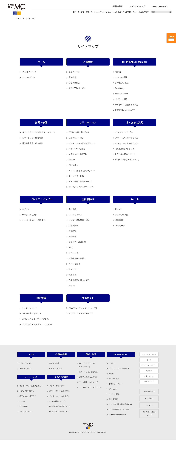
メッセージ (120, 226)
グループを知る (122, 215)
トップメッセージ (29, 308)
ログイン (26, 209)
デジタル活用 (121, 77)
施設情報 (119, 220)
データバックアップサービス (81, 187)
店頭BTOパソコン (76, 138)
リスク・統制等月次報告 (79, 220)
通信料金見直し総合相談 (32, 143)
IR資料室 (72, 231)
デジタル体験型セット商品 (126, 105)
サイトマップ (149, 381)
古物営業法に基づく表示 (79, 280)
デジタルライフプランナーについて (37, 324)
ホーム (76, 12)
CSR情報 (41, 298)
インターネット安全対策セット (82, 143)
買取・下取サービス (77, 88)
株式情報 (72, 236)
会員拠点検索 (54, 363)
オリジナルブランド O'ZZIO (80, 313)
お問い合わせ (74, 264)
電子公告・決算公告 (77, 242)
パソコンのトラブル (124, 132)
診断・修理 (85, 12)
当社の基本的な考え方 (31, 313)
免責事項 (72, 275)
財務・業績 (73, 226)
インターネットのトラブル (126, 143)
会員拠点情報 (118, 6)
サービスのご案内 (29, 215)
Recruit (136, 12)
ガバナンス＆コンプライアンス (35, 319)
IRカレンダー (74, 253)
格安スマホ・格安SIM (78, 154)
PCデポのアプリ (29, 72)
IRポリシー (73, 269)
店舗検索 (72, 77)
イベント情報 (121, 99)
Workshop (119, 88)
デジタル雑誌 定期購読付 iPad (82, 171)
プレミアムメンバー (41, 199)
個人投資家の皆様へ (77, 258)
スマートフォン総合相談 (32, 138)
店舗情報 (88, 62)
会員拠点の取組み (56, 368)
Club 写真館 (113, 399)
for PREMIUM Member (134, 62)
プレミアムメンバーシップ (119, 368)
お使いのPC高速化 (77, 149)
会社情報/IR (144, 12)
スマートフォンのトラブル (126, 138)
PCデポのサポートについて (127, 160)
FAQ (70, 248)
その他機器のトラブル (124, 149)
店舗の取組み (74, 83)
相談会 (118, 72)
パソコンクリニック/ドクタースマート (38, 132)
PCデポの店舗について (125, 154)
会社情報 (72, 209)
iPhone (72, 160)
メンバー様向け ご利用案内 (33, 220)
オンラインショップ (137, 6)
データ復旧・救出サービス (80, 182)
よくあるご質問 (125, 12)
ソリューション (112, 12)
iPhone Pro (73, 165)
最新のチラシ (74, 72)
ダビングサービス (76, 176)
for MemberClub (97, 12)
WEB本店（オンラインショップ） (83, 308)
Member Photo (121, 94)
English (72, 286)
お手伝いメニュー (123, 83)
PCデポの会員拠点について (59, 406)
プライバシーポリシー (149, 365)
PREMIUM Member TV (125, 110)
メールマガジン (28, 77)
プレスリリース (75, 215)
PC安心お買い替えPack (79, 132)
